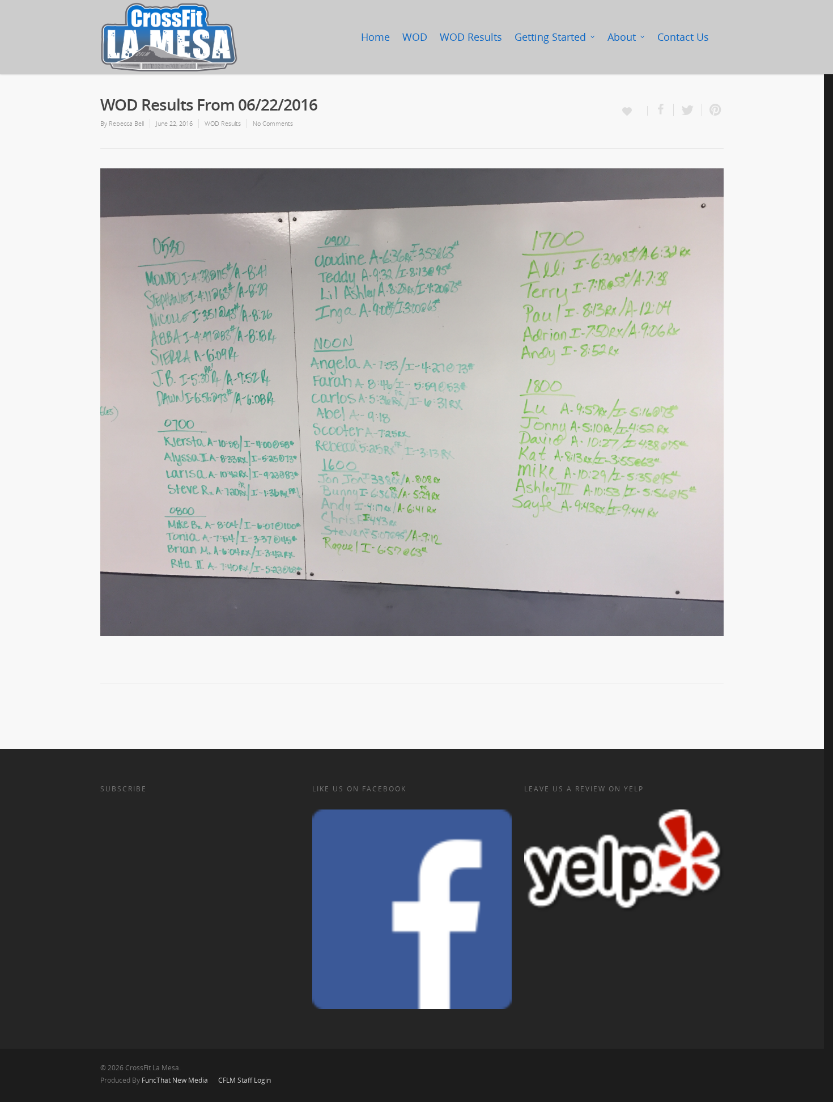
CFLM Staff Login (244, 1080)
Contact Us (683, 37)
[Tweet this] (688, 110)
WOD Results (471, 37)
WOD (414, 37)
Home (375, 37)
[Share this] (661, 110)
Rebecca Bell (126, 123)
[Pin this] (713, 110)
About (621, 37)
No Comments (273, 123)
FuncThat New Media (175, 1080)
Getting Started (550, 37)
